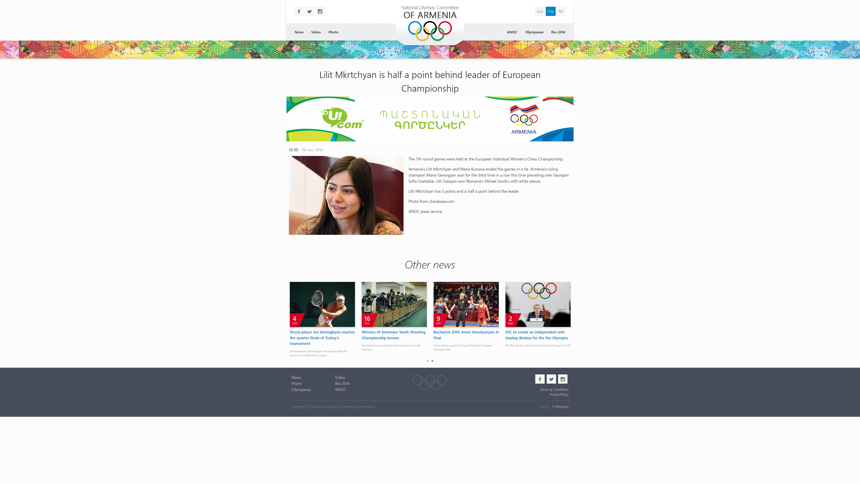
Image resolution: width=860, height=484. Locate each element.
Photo (333, 32)
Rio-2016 (558, 32)
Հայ (540, 11)
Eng (551, 11)
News (299, 32)
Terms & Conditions (554, 389)
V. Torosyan (561, 406)
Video (316, 32)
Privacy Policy (559, 394)
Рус (561, 11)
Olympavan (534, 32)
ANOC (512, 32)
